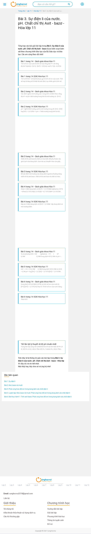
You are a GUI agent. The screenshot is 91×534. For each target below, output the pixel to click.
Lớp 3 (12, 485)
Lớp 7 (44, 485)
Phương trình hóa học (56, 516)
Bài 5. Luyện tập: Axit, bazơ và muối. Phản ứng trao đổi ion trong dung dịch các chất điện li (37, 393)
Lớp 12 (86, 485)
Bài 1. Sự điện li (9, 381)
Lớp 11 (77, 485)
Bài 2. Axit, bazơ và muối (13, 385)
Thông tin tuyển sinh (55, 520)
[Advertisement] (43, 36)
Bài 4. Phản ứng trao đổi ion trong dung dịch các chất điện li (26, 389)
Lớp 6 (36, 485)
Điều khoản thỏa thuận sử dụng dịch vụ (19, 513)
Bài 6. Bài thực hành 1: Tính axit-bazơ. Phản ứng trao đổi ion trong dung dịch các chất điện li (37, 397)
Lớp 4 (20, 485)
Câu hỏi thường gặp (12, 516)
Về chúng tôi (9, 509)
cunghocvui (19, 5)
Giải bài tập (52, 513)
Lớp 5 (28, 485)
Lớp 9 (60, 485)
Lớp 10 (68, 485)
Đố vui (49, 524)
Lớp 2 (4, 485)
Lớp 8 (52, 485)
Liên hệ (6, 498)
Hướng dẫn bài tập (55, 509)
